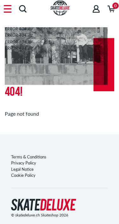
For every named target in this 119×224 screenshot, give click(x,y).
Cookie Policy (23, 175)
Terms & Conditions (28, 156)
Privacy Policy (23, 162)
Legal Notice (22, 169)
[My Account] (96, 8)
